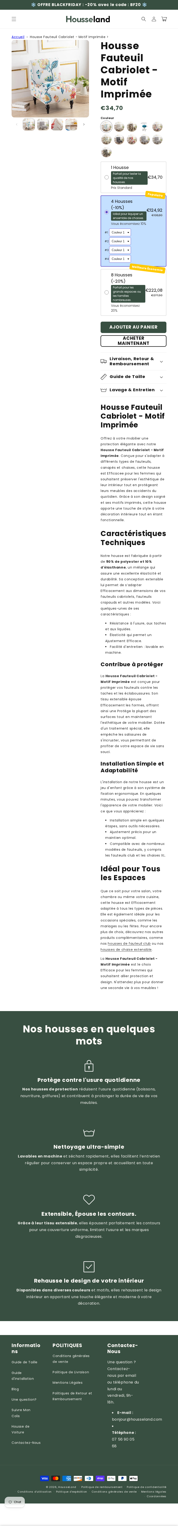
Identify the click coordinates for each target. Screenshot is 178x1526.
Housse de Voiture (20, 1429)
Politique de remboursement (101, 1487)
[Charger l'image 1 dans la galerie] (29, 124)
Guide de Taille (25, 1362)
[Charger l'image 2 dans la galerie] (43, 124)
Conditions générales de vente (71, 1359)
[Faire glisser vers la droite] (84, 124)
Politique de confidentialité (146, 1487)
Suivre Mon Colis (21, 1413)
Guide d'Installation (23, 1376)
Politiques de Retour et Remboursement (72, 1396)
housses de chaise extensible (126, 949)
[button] (14, 19)
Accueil (18, 37)
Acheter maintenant (133, 341)
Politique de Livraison (71, 1372)
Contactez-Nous (26, 1442)
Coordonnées (156, 1496)
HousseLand (67, 1487)
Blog (15, 1389)
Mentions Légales (68, 1382)
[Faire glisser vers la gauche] (17, 124)
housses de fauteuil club (129, 943)
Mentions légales (153, 1492)
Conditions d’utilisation (34, 1492)
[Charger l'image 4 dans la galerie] (71, 124)
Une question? (24, 1399)
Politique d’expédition (71, 1492)
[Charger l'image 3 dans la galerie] (57, 124)
